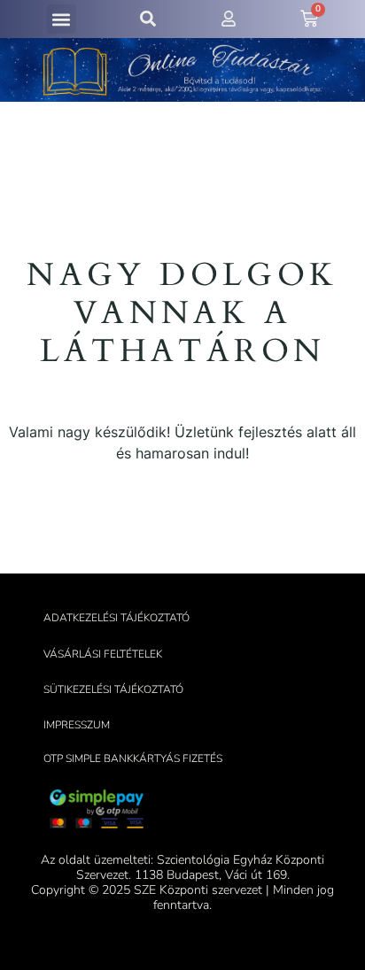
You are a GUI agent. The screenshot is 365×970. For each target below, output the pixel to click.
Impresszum (76, 725)
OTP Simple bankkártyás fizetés (132, 758)
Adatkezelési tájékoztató (116, 618)
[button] (61, 19)
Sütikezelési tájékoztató (113, 689)
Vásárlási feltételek (102, 654)
